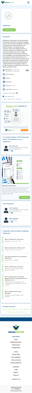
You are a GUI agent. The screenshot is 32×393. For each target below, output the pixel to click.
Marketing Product (16, 342)
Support (16, 372)
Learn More (24, 197)
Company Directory (16, 387)
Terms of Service (16, 360)
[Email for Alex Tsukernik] (12, 151)
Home (16, 339)
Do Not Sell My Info (16, 363)
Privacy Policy (16, 354)
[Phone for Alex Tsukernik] (10, 151)
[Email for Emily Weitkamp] (12, 222)
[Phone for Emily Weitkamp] (10, 222)
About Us (16, 375)
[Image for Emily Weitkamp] (6, 222)
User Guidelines (16, 357)
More (27, 70)
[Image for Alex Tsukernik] (6, 150)
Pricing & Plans (16, 347)
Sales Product (16, 345)
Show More (18, 99)
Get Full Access (9, 30)
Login (16, 369)
